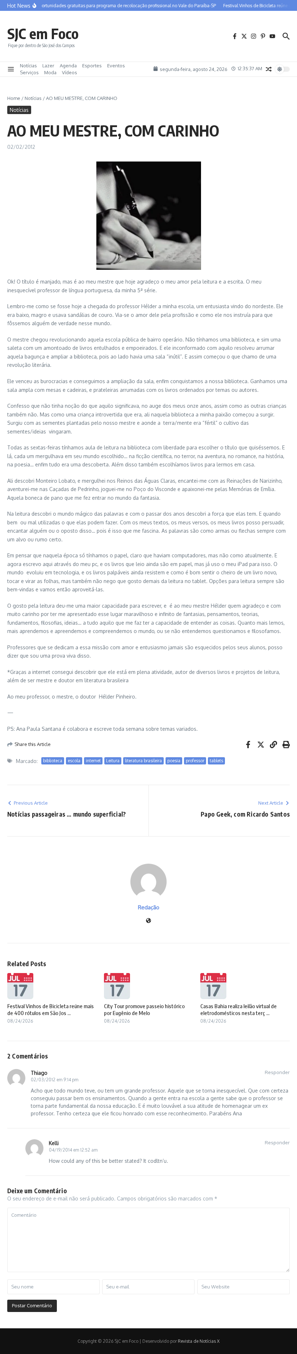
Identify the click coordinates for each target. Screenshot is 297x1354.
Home (13, 98)
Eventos (116, 65)
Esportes (92, 65)
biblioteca (52, 760)
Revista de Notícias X (198, 1341)
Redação (148, 907)
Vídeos (69, 72)
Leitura (113, 760)
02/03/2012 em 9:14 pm (54, 1079)
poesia (173, 760)
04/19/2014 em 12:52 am (73, 1150)
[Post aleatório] (269, 69)
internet (93, 760)
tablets (216, 760)
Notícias (28, 65)
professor (195, 760)
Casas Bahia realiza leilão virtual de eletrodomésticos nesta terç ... (238, 1009)
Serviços (29, 72)
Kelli (54, 1143)
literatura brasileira (143, 760)
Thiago (39, 1073)
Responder (277, 1072)
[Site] (148, 921)
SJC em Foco (43, 33)
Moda (50, 72)
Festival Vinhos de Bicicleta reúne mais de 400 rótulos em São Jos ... (50, 1009)
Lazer (48, 65)
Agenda (68, 65)
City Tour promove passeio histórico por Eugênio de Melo (144, 1009)
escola (74, 760)
